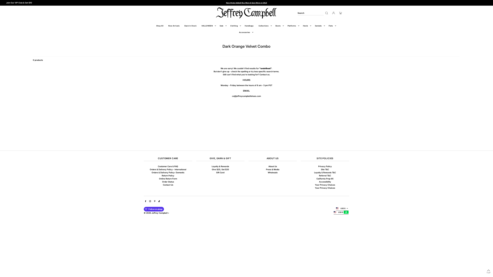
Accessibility (325, 182)
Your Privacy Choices (325, 185)
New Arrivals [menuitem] (173, 26)
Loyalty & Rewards (220, 166)
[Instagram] (150, 201)
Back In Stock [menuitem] (190, 26)
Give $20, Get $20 (220, 169)
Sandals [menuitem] (318, 26)
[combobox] (311, 13)
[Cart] (340, 13)
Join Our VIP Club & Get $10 (19, 3)
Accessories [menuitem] (244, 32)
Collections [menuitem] (264, 26)
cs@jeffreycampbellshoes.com (246, 96)
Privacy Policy (325, 166)
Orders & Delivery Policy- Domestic (168, 172)
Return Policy (168, 175)
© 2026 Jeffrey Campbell (156, 213)
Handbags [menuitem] (249, 26)
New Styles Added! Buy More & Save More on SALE (246, 3)
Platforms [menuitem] (292, 26)
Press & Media (272, 169)
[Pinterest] (154, 201)
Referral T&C (325, 175)
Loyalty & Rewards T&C (325, 172)
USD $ (342, 208)
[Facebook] (145, 201)
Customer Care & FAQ (168, 166)
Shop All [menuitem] (159, 26)
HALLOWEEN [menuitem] (207, 26)
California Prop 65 (324, 178)
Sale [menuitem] (221, 26)
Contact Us (168, 185)
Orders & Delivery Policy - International (168, 169)
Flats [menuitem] (331, 26)
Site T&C (325, 169)
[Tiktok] (159, 201)
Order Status (168, 182)
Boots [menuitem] (278, 26)
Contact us (264, 74)
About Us (272, 166)
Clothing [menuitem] (234, 26)
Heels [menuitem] (305, 26)
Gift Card (220, 172)
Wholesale (273, 172)
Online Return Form (168, 178)
